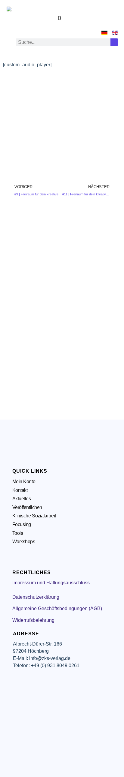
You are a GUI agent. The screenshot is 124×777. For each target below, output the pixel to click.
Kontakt (20, 490)
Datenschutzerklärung (35, 597)
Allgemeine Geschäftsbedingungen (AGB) (57, 608)
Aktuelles (21, 498)
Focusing (21, 524)
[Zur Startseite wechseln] (18, 18)
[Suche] (114, 42)
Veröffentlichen (27, 507)
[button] (112, 18)
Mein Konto (24, 481)
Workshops (23, 541)
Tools (17, 533)
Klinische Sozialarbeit (34, 515)
